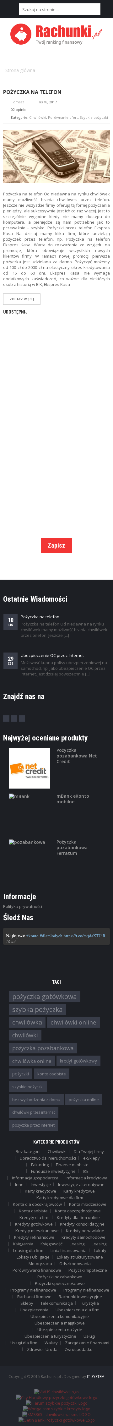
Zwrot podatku (79, 1349)
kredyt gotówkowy (78, 1061)
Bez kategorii (28, 1151)
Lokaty (100, 1250)
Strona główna (20, 70)
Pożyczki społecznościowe (60, 1283)
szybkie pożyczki (28, 1087)
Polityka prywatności (22, 906)
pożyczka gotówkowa (44, 996)
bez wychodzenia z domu (36, 1099)
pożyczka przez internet (33, 1125)
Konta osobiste (33, 1211)
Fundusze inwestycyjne (53, 1171)
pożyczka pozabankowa (43, 1048)
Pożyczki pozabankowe (59, 1277)
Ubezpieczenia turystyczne (50, 1336)
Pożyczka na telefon (32, 92)
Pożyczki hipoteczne (87, 1270)
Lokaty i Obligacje (33, 1257)
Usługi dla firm (23, 1343)
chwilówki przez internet (33, 1112)
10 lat (11, 941)
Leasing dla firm (28, 1250)
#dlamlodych (51, 935)
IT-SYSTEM (96, 1376)
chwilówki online (73, 1022)
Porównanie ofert (63, 117)
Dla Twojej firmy (89, 1151)
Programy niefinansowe (33, 1290)
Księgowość (51, 1244)
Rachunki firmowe (34, 1296)
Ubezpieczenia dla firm (78, 1310)
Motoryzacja (40, 1263)
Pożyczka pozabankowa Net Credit (76, 755)
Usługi (89, 1336)
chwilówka (27, 1022)
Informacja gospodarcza (35, 1178)
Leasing (77, 1244)
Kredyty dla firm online (78, 1217)
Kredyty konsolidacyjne (82, 1224)
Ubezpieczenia (34, 1310)
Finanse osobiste (72, 1164)
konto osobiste (51, 1074)
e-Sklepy (91, 1158)
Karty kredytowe (40, 1191)
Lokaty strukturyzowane (80, 1257)
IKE (86, 1171)
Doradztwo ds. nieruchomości (48, 1158)
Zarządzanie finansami (87, 1343)
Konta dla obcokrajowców (37, 1204)
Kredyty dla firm (34, 1217)
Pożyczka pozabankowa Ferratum (72, 847)
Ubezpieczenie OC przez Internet (52, 655)
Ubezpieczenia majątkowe (60, 1323)
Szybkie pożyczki (94, 117)
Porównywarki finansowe (37, 1270)
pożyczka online (84, 1099)
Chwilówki (37, 117)
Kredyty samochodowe (83, 1237)
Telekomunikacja (56, 1303)
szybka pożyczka (37, 1009)
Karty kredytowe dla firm (59, 1197)
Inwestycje (41, 1184)
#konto (32, 935)
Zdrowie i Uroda (42, 1349)
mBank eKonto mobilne (72, 799)
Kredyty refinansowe (34, 1237)
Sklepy (26, 1303)
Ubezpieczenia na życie (59, 1329)
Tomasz (17, 102)
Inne (19, 1184)
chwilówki (25, 1035)
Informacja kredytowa (86, 1178)
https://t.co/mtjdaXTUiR (84, 935)
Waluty (51, 1343)
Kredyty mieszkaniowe (37, 1230)
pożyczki (20, 1074)
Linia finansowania (69, 1250)
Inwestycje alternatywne (81, 1184)
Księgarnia (23, 1244)
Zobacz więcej (22, 299)
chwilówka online (31, 1061)
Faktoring (40, 1164)
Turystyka (89, 1303)
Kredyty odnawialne (85, 1230)
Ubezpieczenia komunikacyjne (59, 1316)
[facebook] (6, 718)
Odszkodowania (75, 1263)
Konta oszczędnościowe (78, 1211)
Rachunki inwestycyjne (80, 1296)
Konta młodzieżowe (87, 1204)
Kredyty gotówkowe (34, 1224)
